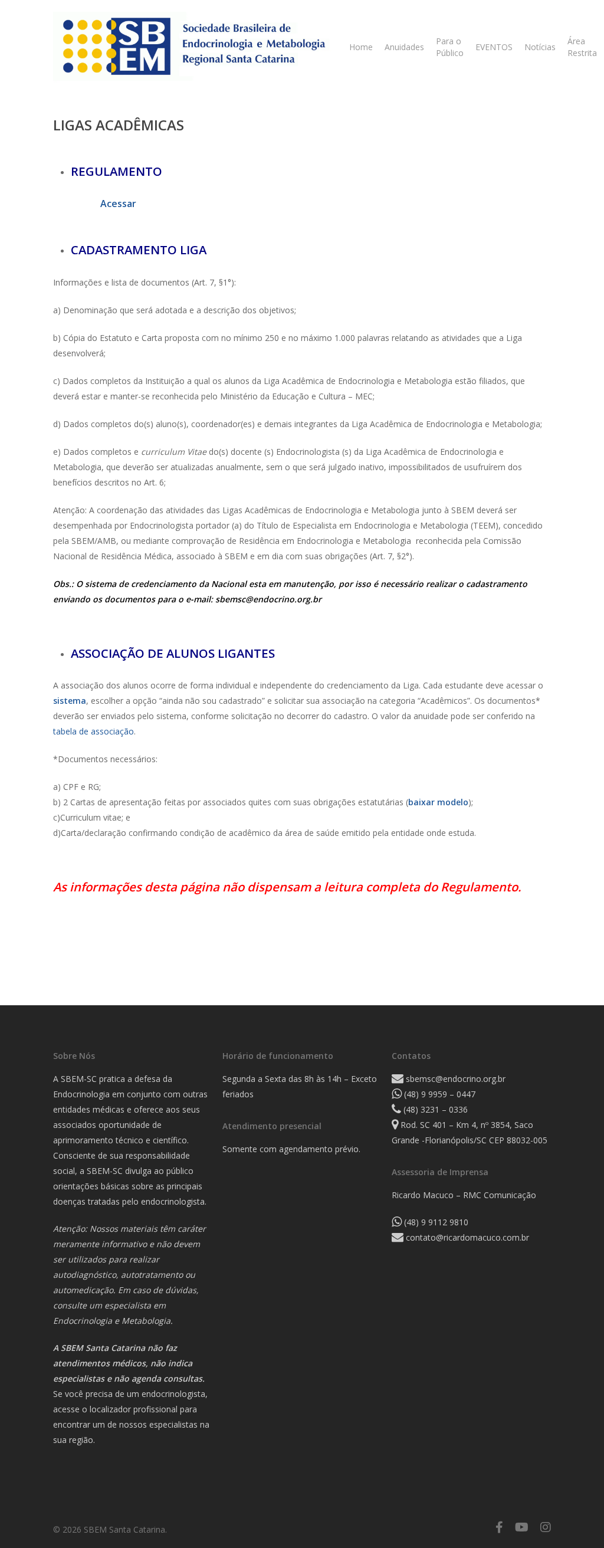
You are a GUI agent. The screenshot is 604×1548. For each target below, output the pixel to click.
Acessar (118, 203)
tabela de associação (93, 731)
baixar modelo (438, 802)
